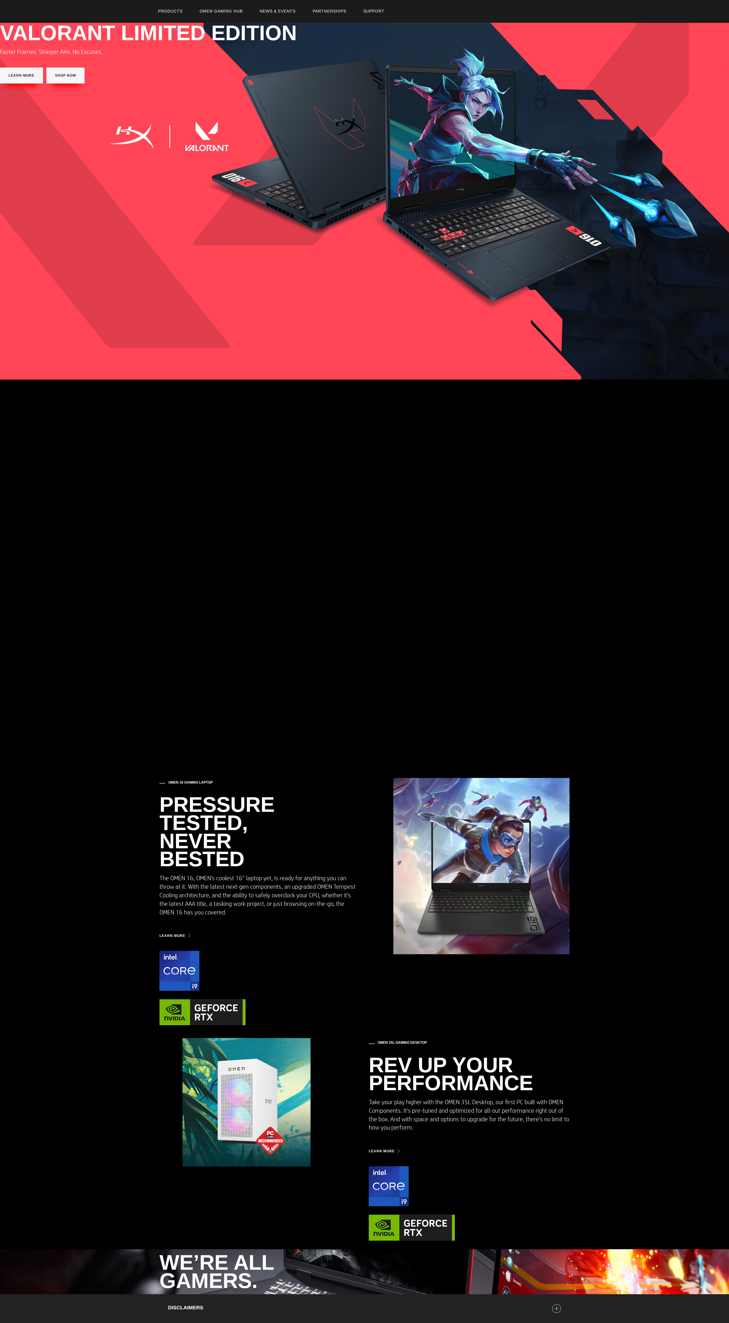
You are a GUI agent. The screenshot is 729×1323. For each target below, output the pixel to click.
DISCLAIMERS (185, 1307)
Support (373, 11)
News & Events (278, 11)
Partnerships (329, 11)
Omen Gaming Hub (221, 11)
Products (170, 11)
